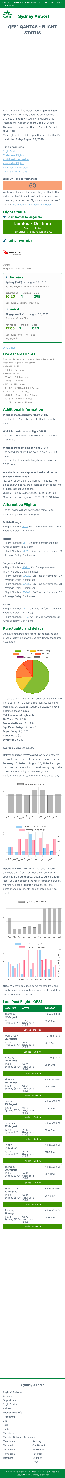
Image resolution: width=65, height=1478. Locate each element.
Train (6, 1428)
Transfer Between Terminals (19, 1437)
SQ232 (26, 583)
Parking (36, 1441)
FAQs (35, 1461)
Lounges (37, 1457)
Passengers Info (12, 1412)
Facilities (37, 1453)
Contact (46, 1472)
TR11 (24, 608)
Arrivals (7, 1396)
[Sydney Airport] (7, 14)
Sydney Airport (33, 16)
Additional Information (16, 159)
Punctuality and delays (16, 167)
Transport (9, 1416)
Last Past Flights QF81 (15, 171)
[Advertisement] (32, 73)
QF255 (26, 551)
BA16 (25, 526)
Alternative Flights (13, 163)
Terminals (9, 1441)
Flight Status (10, 151)
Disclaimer (36, 1472)
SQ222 (26, 575)
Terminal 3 (9, 1453)
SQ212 (26, 567)
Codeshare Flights (13, 155)
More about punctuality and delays (33, 204)
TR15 (25, 616)
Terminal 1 (9, 1445)
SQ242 (26, 592)
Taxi (5, 1424)
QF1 (24, 542)
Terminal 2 (9, 1449)
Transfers (8, 1433)
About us (55, 1472)
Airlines (7, 1408)
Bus (5, 1420)
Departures (9, 1400)
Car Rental (38, 1445)
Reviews (8, 1457)
